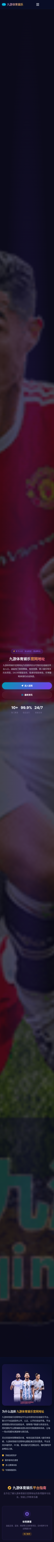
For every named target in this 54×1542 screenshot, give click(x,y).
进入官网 (28, 685)
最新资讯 (28, 695)
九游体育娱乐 (15, 4)
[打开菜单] (38, 4)
